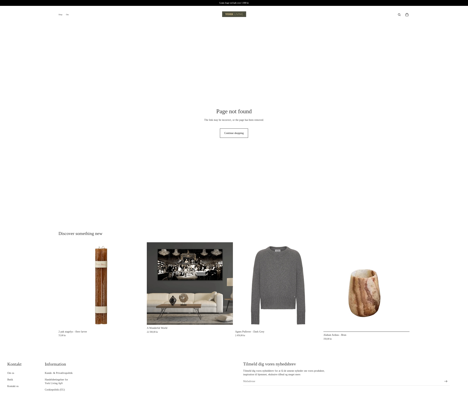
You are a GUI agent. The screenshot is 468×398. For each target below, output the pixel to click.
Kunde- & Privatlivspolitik (59, 373)
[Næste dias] (404, 287)
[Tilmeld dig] (446, 381)
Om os (10, 373)
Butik (10, 379)
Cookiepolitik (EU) (55, 389)
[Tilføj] (227, 319)
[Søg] (399, 15)
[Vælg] (139, 322)
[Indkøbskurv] (407, 15)
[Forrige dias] (328, 287)
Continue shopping (234, 133)
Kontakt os (12, 386)
